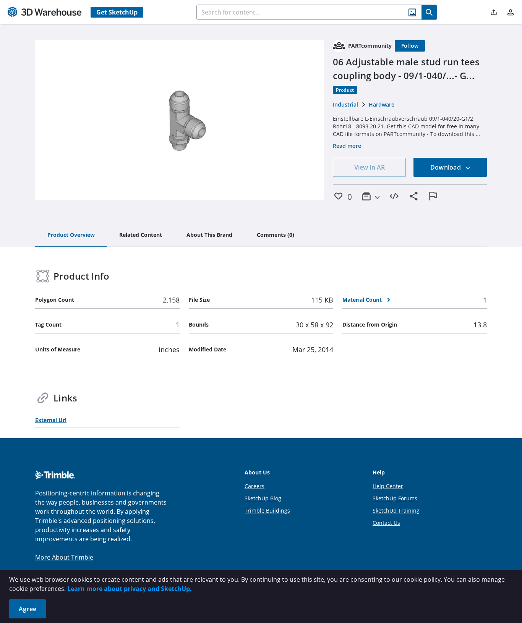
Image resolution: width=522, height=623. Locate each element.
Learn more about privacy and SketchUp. (129, 588)
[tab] (71, 235)
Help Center (388, 486)
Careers (254, 486)
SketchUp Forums (395, 498)
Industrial (345, 104)
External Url (50, 420)
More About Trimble (64, 557)
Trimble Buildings (267, 510)
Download (446, 167)
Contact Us (386, 522)
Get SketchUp (117, 12)
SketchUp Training (396, 510)
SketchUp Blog (263, 498)
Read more (347, 145)
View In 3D (179, 120)
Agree (27, 609)
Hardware (381, 104)
